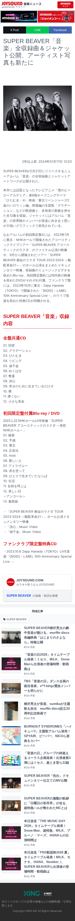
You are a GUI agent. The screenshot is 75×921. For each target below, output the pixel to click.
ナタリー (20, 6)
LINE (37, 30)
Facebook (60, 30)
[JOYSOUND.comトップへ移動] (65, 4)
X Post (14, 30)
